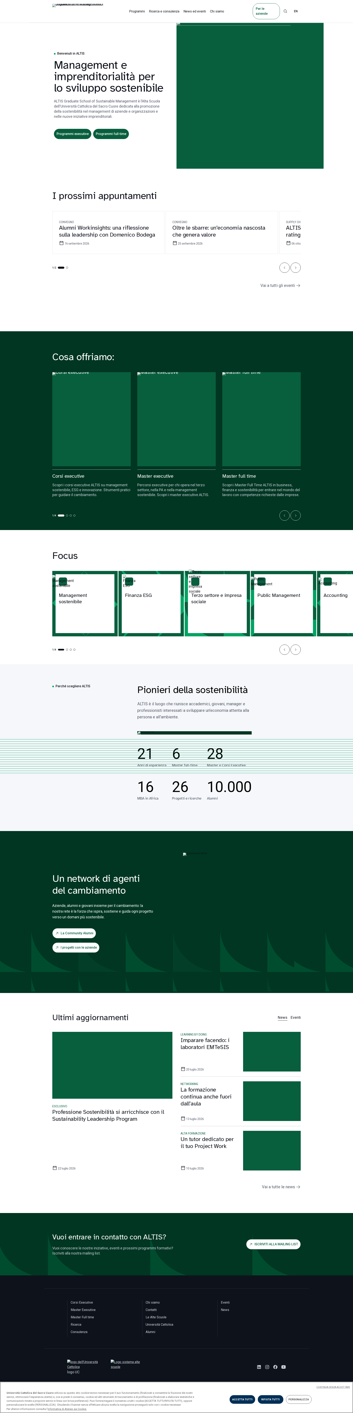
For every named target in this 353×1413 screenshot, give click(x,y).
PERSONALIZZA (298, 1399)
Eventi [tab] (296, 1017)
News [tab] (282, 1017)
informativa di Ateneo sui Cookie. (67, 1408)
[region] (176, 1397)
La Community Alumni (77, 933)
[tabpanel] (176, 1106)
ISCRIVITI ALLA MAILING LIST (276, 1244)
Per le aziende (262, 11)
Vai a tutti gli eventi (277, 285)
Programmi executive (73, 134)
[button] (284, 268)
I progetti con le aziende (79, 947)
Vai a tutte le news (278, 1186)
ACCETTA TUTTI (242, 1399)
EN (296, 11)
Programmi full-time (111, 134)
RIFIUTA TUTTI (270, 1399)
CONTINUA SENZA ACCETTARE (333, 1387)
